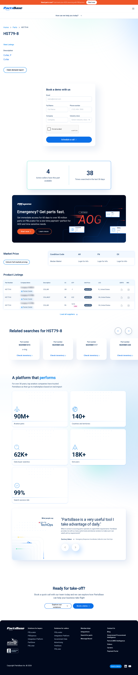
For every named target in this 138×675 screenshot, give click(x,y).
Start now (91, 2)
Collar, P (7, 55)
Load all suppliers (67, 314)
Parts (15, 27)
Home (6, 27)
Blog (109, 632)
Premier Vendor (27, 291)
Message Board (86, 639)
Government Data (60, 639)
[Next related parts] (128, 330)
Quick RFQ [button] (88, 289)
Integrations (85, 632)
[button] (81, 119)
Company (49, 116)
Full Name (49, 105)
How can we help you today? (67, 16)
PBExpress (32, 636)
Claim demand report (15, 70)
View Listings (8, 45)
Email (48, 95)
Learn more (44, 231)
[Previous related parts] (118, 330)
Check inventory (24, 355)
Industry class (75, 116)
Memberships (86, 628)
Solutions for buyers (35, 628)
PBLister (31, 646)
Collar (6, 59)
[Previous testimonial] (65, 547)
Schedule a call (68, 139)
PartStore (31, 642)
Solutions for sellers (61, 628)
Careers (110, 648)
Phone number (75, 105)
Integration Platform (35, 639)
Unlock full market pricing (16, 262)
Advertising (58, 642)
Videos (109, 644)
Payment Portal (112, 651)
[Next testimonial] (76, 547)
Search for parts (86, 635)
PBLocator (32, 632)
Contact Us (111, 628)
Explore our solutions (57, 606)
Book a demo (82, 606)
